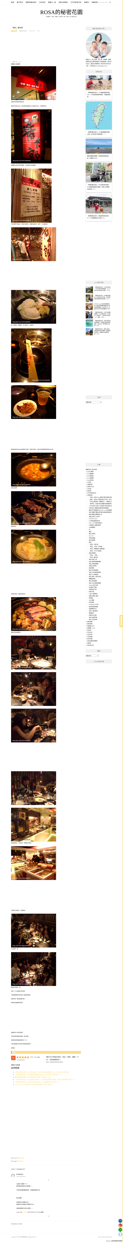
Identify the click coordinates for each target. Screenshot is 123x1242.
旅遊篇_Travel (91, 628)
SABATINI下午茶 (94, 604)
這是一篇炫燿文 (93, 611)
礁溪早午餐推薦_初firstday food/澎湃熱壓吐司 (101, 510)
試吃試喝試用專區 (92, 641)
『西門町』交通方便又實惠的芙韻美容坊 (100, 503)
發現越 (91, 598)
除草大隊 (91, 591)
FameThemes (109, 1237)
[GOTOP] (120, 1234)
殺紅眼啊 (91, 568)
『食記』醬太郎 (93, 557)
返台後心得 (90, 645)
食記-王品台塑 (93, 619)
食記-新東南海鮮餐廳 (95, 561)
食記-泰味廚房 (93, 581)
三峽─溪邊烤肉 (93, 593)
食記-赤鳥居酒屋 (93, 570)
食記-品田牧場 (93, 617)
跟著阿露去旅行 (31, 2)
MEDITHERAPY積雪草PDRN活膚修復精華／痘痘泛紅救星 (33, 1084)
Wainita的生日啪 (93, 585)
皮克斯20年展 (93, 587)
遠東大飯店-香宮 (93, 596)
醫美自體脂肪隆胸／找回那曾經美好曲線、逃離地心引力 (33, 1077)
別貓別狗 (95, 2)
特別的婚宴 (92, 538)
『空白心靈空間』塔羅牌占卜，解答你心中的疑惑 (103, 501)
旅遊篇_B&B (90, 626)
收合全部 (94, 469)
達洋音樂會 (92, 540)
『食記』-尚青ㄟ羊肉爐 (95, 546)
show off (91, 536)
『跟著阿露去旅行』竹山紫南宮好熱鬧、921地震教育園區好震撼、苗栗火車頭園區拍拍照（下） (45, 1079)
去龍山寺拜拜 (93, 566)
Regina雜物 (90, 471)
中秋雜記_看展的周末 (95, 525)
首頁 (12, 2)
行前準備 (89, 636)
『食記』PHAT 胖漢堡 (95, 551)
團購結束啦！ (93, 578)
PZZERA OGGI (93, 518)
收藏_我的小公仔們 (94, 516)
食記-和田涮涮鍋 (93, 563)
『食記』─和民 (93, 555)
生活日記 (42, 2)
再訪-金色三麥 (93, 559)
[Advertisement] (46, 47)
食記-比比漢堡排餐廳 (95, 583)
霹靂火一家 (52, 2)
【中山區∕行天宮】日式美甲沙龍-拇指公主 (100, 506)
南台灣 (89, 490)
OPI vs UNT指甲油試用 (95, 523)
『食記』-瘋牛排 (93, 544)
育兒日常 (89, 634)
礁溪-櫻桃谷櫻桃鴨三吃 (95, 514)
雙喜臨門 (91, 613)
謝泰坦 (86, 2)
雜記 (90, 531)
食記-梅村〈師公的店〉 (95, 576)
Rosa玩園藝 (90, 478)
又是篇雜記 (92, 527)
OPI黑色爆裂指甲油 (94, 521)
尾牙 (90, 542)
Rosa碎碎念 (90, 480)
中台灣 (89, 482)
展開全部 (88, 469)
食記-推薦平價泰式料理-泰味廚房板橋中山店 (101, 512)
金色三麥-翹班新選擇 (95, 572)
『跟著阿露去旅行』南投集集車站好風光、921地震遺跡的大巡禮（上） (37, 1082)
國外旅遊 (89, 623)
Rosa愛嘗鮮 (90, 473)
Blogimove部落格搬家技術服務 (114, 1241)
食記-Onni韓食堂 (93, 574)
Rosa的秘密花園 (61, 12)
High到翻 (91, 600)
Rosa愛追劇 (90, 476)
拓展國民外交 (93, 608)
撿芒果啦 (91, 602)
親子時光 (20, 2)
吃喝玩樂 (14, 30)
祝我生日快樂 (93, 615)
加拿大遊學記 (63, 2)
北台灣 (89, 488)
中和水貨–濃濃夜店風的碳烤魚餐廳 (99, 508)
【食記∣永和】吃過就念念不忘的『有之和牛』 (102, 499)
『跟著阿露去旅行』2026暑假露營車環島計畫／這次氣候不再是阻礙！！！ (38, 1074)
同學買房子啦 (93, 589)
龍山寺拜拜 (92, 533)
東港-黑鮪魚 (92, 553)
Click (121, 621)
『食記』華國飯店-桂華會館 (97, 548)
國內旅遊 (89, 621)
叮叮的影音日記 (76, 2)
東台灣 (89, 630)
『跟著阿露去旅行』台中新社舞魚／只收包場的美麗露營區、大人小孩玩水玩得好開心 (42, 1072)
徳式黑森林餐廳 (93, 606)
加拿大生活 (90, 486)
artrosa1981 (23, 30)
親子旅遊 (89, 638)
